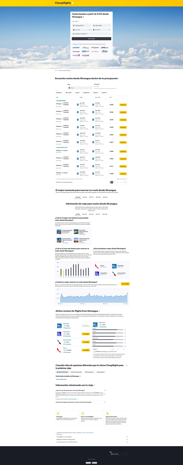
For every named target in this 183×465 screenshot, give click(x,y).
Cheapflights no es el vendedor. (64, 436)
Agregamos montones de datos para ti (65, 439)
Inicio (56, 70)
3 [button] (117, 182)
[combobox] (76, 21)
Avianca (65, 348)
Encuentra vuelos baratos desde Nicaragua (66, 399)
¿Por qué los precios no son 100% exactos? (66, 442)
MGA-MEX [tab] (98, 197)
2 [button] (114, 182)
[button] (83, 17)
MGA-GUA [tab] (78, 197)
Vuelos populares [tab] (101, 372)
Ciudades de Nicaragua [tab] (62, 372)
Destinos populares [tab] (89, 372)
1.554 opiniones (67, 328)
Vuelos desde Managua (61, 379)
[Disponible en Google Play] (88, 463)
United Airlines (66, 331)
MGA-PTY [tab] (91, 197)
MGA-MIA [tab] (105, 197)
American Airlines (67, 339)
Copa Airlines (66, 323)
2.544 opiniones (67, 352)
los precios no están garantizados (87, 432)
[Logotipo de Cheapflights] (63, 3)
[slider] (116, 88)
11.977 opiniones (67, 344)
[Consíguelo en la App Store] (94, 463)
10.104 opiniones (67, 336)
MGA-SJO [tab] (85, 197)
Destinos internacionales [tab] (76, 372)
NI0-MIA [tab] (78, 214)
